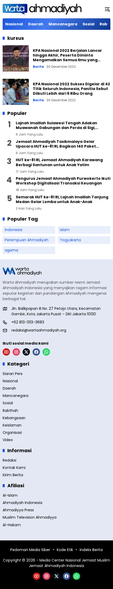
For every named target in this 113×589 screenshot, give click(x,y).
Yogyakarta (70, 240)
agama (11, 250)
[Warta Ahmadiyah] (42, 9)
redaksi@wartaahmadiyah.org (38, 330)
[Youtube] (6, 352)
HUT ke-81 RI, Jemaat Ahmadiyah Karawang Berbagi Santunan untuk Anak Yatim (59, 162)
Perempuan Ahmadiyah (26, 240)
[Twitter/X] (26, 352)
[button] (107, 9)
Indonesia (13, 229)
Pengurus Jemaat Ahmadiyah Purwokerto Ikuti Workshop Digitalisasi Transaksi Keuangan (63, 181)
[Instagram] (16, 352)
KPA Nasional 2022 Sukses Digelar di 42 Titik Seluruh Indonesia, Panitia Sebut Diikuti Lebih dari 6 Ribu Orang (71, 88)
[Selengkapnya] (56, 271)
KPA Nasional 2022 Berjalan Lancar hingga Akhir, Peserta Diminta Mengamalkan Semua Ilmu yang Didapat (67, 58)
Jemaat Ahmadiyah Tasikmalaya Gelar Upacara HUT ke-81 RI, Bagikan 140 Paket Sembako (56, 144)
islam (65, 229)
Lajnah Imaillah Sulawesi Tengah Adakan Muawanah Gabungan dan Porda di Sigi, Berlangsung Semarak (56, 125)
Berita (38, 67)
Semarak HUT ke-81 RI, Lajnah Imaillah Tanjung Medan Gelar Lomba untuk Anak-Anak (62, 199)
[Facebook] (36, 352)
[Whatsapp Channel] (46, 352)
